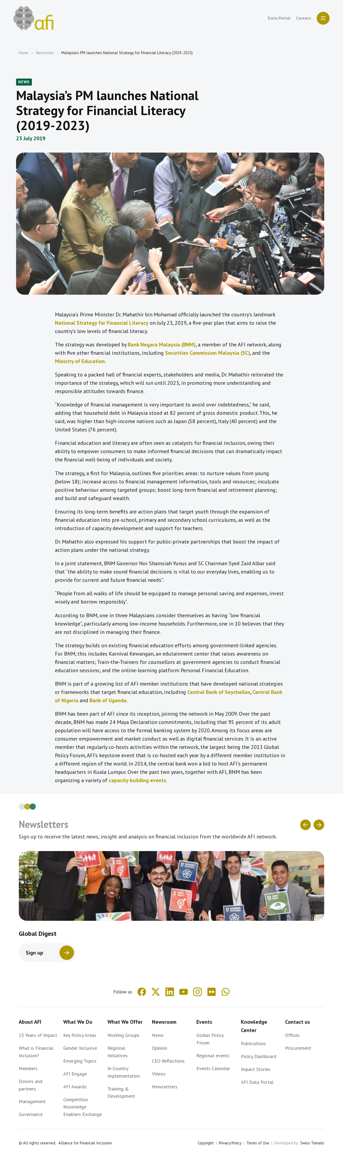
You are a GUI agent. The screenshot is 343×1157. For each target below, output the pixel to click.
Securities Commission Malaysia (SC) (207, 352)
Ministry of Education (80, 361)
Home (23, 52)
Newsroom (45, 52)
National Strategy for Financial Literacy (101, 322)
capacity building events (137, 780)
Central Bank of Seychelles (218, 692)
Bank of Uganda (108, 700)
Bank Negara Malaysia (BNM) (162, 344)
